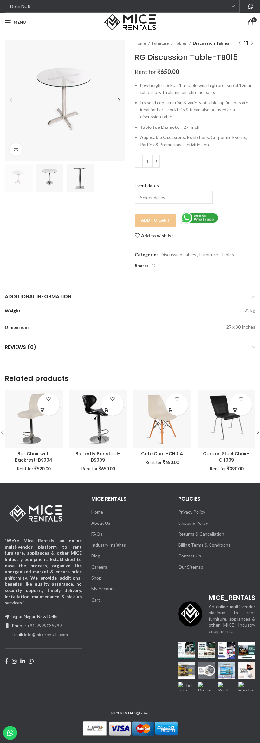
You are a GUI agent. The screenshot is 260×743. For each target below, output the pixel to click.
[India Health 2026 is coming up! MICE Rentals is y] (186, 650)
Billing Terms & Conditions (204, 545)
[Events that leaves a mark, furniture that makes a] (246, 650)
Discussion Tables (211, 43)
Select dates (43, 410)
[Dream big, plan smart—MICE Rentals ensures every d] (206, 690)
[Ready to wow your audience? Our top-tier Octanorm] (226, 690)
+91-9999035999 (44, 625)
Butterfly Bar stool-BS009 (97, 456)
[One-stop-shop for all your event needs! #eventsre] (226, 650)
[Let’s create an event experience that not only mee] (206, 670)
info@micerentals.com (46, 634)
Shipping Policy (193, 523)
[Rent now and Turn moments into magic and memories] (246, 670)
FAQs (96, 533)
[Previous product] (239, 43)
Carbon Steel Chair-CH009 (226, 456)
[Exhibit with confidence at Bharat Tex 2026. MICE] (206, 650)
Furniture (161, 43)
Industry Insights (108, 545)
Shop (96, 578)
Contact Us (189, 555)
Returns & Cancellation (201, 533)
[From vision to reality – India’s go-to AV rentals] (226, 670)
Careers (99, 566)
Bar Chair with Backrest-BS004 (33, 456)
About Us (100, 523)
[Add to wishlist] (48, 398)
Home (141, 43)
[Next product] (252, 43)
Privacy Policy (191, 512)
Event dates (147, 185)
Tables (181, 43)
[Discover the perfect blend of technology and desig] (186, 670)
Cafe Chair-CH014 (162, 453)
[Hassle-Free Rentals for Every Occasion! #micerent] (246, 690)
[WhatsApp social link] (250, 6)
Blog (95, 555)
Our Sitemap (190, 566)
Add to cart (155, 220)
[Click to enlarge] (16, 149)
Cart (95, 599)
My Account (103, 588)
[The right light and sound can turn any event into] (186, 690)
